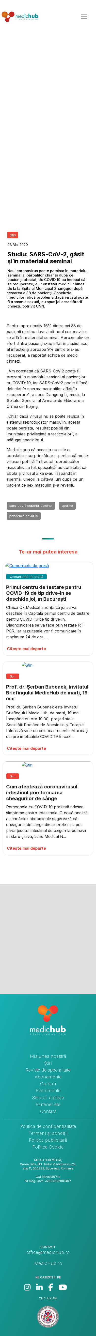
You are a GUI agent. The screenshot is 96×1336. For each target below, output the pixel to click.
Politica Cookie (48, 1147)
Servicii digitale (48, 1097)
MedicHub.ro (48, 1263)
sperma (67, 505)
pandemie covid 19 (23, 516)
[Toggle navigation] (84, 17)
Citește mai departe (26, 648)
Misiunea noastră (48, 1056)
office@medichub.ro (48, 1252)
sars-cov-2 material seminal (30, 505)
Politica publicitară (48, 1140)
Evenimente (48, 1090)
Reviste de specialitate (48, 1070)
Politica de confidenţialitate (48, 1126)
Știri (48, 1063)
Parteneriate (48, 1104)
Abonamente (48, 1076)
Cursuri (48, 1083)
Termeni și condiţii (48, 1133)
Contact (48, 1111)
